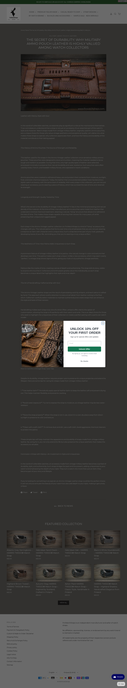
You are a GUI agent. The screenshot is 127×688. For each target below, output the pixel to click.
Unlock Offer (84, 349)
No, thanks (84, 361)
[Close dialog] (103, 323)
